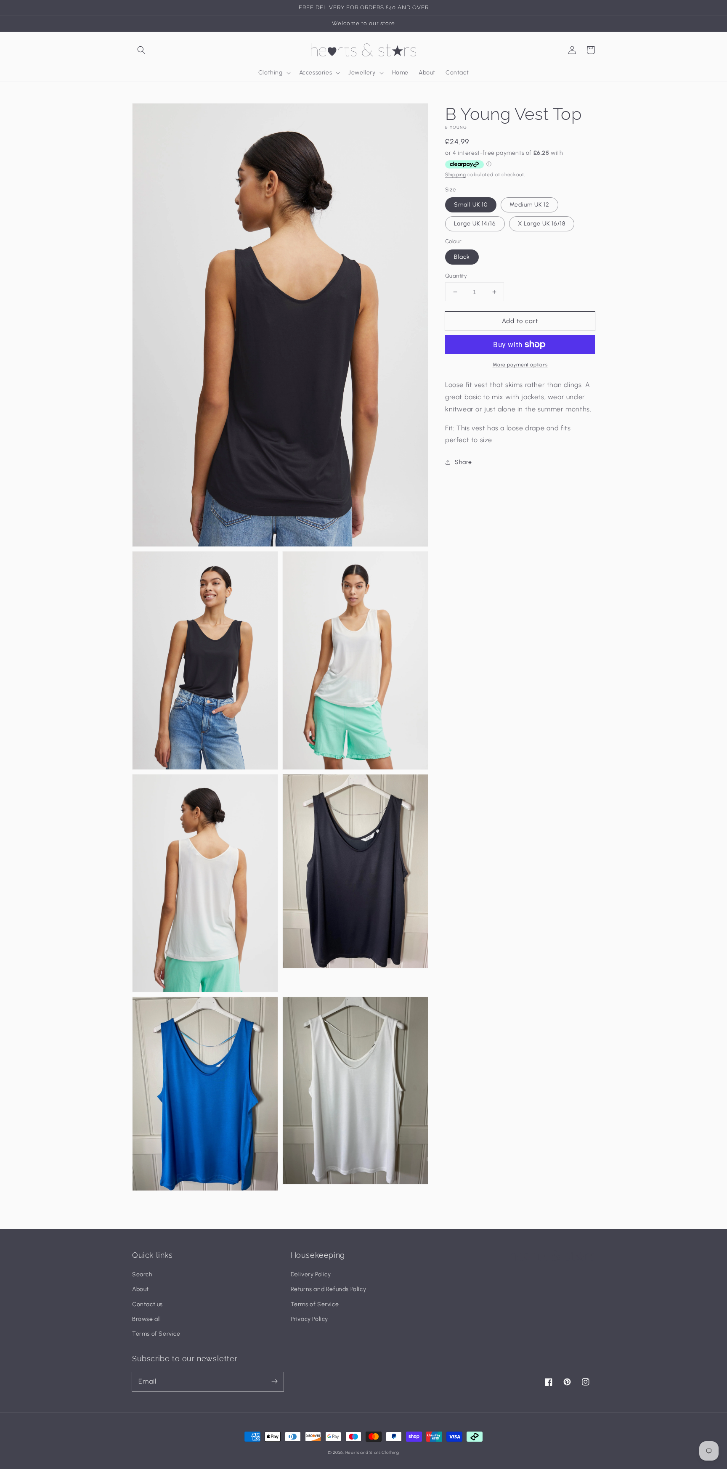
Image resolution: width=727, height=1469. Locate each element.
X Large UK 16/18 (541, 223)
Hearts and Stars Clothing (372, 1452)
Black (462, 256)
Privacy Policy (309, 1319)
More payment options (520, 365)
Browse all (146, 1319)
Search (142, 1274)
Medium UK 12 (529, 204)
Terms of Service (156, 1333)
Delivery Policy (311, 1274)
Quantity (456, 276)
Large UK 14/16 (475, 223)
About (140, 1289)
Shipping (455, 175)
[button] (141, 50)
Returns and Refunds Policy (328, 1289)
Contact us (147, 1304)
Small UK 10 (471, 204)
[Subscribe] (274, 1381)
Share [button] (463, 462)
